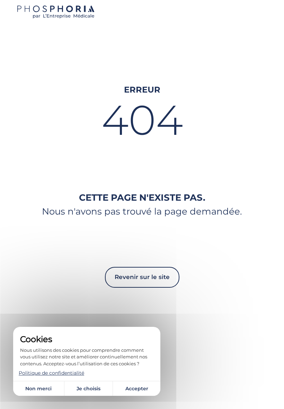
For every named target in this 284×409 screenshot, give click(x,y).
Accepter (136, 388)
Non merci (38, 388)
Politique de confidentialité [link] (51, 373)
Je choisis (88, 388)
